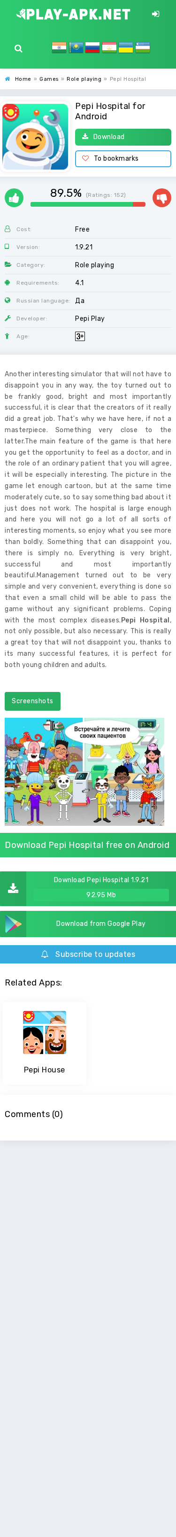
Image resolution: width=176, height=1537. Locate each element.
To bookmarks (116, 159)
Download (109, 137)
